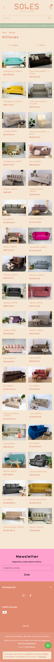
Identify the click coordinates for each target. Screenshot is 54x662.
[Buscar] (48, 18)
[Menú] (4, 8)
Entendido (42, 657)
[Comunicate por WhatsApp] (48, 645)
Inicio (4, 32)
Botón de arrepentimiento (27, 643)
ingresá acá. (45, 640)
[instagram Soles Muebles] (23, 595)
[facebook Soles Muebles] (30, 595)
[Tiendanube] (27, 647)
